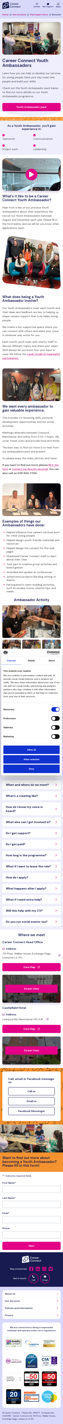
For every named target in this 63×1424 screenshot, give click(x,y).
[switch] (55, 718)
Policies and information (19, 1308)
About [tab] (51, 660)
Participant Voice (39, 14)
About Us (10, 1293)
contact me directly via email (30, 469)
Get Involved (19, 14)
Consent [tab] (11, 660)
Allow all (31, 749)
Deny (31, 769)
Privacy (9, 1315)
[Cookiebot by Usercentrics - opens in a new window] (47, 653)
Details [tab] (31, 660)
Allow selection (32, 759)
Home (5, 14)
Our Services (12, 1301)
